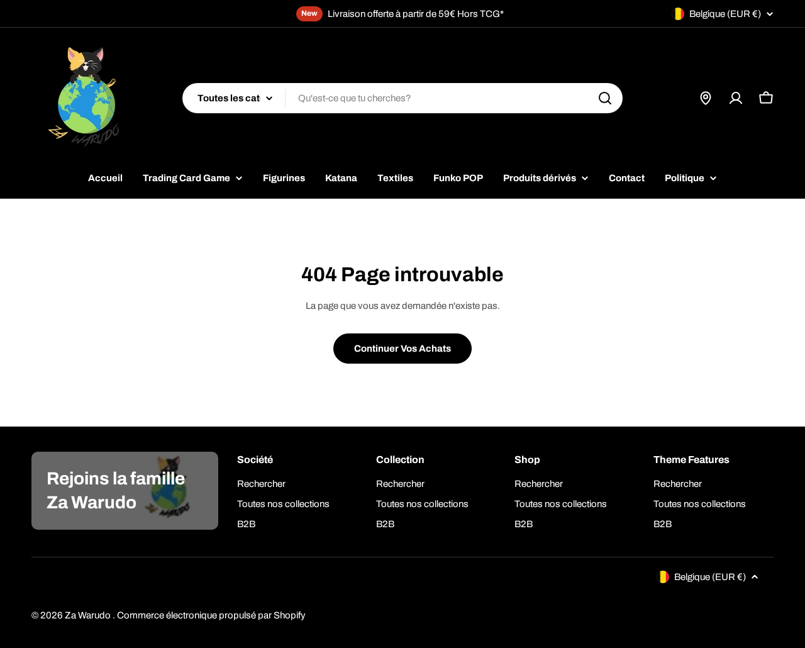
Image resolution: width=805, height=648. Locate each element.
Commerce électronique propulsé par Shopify (211, 615)
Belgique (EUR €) (725, 14)
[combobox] (402, 98)
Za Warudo (89, 615)
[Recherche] (605, 98)
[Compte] (735, 98)
